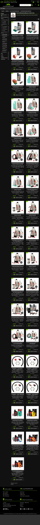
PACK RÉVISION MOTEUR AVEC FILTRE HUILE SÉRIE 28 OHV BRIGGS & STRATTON (32, 189)
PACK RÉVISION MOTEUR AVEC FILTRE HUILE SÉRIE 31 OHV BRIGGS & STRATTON (18, 292)
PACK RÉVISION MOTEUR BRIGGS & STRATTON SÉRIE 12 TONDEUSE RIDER (32, 35)
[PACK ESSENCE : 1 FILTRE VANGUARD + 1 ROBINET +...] (32, 386)
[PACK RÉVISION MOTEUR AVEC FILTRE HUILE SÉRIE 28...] (32, 181)
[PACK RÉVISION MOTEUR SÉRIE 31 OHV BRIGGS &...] (32, 233)
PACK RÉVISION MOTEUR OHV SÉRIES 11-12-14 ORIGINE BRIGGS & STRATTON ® (18, 471)
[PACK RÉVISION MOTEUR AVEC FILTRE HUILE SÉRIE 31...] (17, 284)
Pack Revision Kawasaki (4, 41)
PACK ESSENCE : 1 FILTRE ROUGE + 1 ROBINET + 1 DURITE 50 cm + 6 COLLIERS (17, 369)
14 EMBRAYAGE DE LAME (4, 25)
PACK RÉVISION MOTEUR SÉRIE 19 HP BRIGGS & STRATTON (32, 87)
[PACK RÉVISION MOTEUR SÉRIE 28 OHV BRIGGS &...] (17, 181)
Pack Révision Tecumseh (4, 48)
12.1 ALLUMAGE (4, 21)
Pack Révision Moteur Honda (4, 44)
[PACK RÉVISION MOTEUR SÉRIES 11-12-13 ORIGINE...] (17, 438)
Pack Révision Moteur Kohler (4, 39)
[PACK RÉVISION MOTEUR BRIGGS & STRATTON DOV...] (32, 53)
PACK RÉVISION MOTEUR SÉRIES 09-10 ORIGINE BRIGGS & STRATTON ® (17, 420)
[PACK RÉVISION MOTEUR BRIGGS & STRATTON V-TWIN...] (32, 309)
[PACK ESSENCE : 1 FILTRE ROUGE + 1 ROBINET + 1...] (17, 361)
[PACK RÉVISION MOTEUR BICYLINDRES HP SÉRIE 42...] (17, 156)
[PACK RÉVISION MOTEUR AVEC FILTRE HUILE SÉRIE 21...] (17, 233)
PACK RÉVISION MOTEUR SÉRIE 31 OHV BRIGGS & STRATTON (32, 241)
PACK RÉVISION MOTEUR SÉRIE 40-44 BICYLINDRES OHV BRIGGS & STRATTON (17, 317)
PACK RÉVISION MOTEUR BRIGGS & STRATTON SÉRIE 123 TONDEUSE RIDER (17, 61)
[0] (38, 5)
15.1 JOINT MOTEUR (4, 29)
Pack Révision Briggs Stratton (4, 35)
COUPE (2, 55)
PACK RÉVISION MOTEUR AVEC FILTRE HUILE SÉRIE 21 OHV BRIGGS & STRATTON (18, 241)
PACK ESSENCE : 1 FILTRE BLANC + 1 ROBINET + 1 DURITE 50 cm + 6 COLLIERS (32, 369)
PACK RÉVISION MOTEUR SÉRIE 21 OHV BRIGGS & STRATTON (17, 215)
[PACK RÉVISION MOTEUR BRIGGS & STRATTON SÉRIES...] (17, 27)
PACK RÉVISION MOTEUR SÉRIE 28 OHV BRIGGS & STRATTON (17, 189)
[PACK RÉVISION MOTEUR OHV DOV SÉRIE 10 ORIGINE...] (32, 438)
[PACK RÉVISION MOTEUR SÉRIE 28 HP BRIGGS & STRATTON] (32, 130)
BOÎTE (2, 53)
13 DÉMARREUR (4, 22)
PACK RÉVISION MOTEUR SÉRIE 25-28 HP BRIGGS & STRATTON (32, 112)
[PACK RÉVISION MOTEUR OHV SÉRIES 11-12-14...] (17, 463)
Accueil (2, 13)
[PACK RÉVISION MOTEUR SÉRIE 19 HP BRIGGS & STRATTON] (32, 79)
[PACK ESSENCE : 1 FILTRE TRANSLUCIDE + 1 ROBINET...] (17, 386)
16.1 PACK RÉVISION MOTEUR (4, 32)
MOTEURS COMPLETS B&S (4, 15)
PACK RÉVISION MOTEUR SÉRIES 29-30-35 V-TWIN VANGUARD (17, 343)
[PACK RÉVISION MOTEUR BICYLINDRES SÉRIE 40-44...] (32, 284)
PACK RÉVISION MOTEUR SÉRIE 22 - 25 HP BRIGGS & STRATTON (17, 112)
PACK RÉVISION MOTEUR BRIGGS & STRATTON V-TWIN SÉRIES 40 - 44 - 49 (32, 317)
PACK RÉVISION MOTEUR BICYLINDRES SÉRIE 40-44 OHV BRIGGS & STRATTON (32, 292)
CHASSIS (2, 56)
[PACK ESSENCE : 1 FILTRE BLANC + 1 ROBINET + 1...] (32, 361)
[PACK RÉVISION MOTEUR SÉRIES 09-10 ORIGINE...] (17, 412)
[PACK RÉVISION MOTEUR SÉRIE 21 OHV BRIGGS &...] (17, 207)
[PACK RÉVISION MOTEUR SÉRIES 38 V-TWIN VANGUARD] (32, 335)
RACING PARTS (3, 59)
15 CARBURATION (4, 27)
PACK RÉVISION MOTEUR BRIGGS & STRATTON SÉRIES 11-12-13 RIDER (17, 35)
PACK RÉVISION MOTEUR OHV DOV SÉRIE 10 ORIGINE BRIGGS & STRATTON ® (32, 446)
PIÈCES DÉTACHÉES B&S (4, 17)
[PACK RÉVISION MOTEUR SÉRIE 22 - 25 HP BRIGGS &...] (17, 104)
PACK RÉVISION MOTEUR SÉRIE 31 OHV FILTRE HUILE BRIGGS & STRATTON (17, 266)
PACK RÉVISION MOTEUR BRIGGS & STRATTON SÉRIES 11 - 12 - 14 (17, 87)
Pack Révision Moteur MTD (4, 50)
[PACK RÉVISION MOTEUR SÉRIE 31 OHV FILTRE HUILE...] (17, 258)
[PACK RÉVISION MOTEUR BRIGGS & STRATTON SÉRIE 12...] (32, 27)
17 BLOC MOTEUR (4, 52)
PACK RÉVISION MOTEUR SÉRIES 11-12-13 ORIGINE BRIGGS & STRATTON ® (17, 446)
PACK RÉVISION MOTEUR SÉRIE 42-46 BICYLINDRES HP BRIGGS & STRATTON (32, 164)
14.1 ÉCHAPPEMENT (4, 26)
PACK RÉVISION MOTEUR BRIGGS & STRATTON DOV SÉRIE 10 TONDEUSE (32, 61)
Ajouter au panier (18, 43)
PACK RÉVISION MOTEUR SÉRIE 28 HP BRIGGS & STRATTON (32, 138)
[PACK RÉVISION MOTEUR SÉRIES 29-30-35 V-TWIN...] (17, 335)
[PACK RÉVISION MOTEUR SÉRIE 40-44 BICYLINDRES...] (17, 309)
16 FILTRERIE (3, 30)
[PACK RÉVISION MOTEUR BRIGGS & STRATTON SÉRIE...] (17, 53)
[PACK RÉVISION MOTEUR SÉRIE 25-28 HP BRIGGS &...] (32, 104)
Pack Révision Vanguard (4, 37)
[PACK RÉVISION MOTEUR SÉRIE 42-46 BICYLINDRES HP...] (32, 156)
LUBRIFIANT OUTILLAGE (4, 57)
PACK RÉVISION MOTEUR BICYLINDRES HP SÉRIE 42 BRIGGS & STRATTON (17, 164)
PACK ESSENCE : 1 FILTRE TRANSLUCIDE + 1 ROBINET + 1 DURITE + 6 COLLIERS (17, 394)
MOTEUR (2, 18)
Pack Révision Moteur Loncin (4, 46)
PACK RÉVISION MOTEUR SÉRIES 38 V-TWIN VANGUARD (32, 343)
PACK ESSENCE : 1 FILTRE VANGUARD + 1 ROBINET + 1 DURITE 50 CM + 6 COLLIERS (32, 395)
